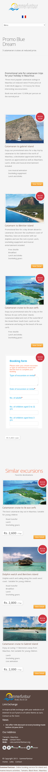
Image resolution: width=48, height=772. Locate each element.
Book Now (40, 117)
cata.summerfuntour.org (20, 742)
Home (5, 761)
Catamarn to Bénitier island (19, 225)
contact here (15, 739)
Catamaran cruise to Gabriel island (20, 643)
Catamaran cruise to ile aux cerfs (19, 507)
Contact (18, 761)
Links (11, 761)
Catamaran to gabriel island (19, 146)
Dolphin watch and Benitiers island (20, 574)
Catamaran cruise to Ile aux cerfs (21, 307)
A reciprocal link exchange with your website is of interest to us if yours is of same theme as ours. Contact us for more (23, 712)
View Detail (37, 184)
